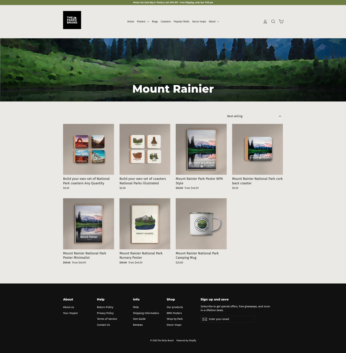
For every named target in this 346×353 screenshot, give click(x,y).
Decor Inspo (199, 21)
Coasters (166, 21)
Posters (141, 21)
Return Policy (105, 307)
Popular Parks (181, 21)
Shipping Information (146, 313)
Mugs (155, 21)
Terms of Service (107, 318)
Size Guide (139, 318)
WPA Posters (174, 313)
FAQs (136, 307)
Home (130, 21)
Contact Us (103, 324)
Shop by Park (175, 318)
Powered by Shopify (186, 340)
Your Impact (70, 313)
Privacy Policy (105, 313)
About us (68, 307)
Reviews (138, 324)
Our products (175, 307)
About (212, 21)
